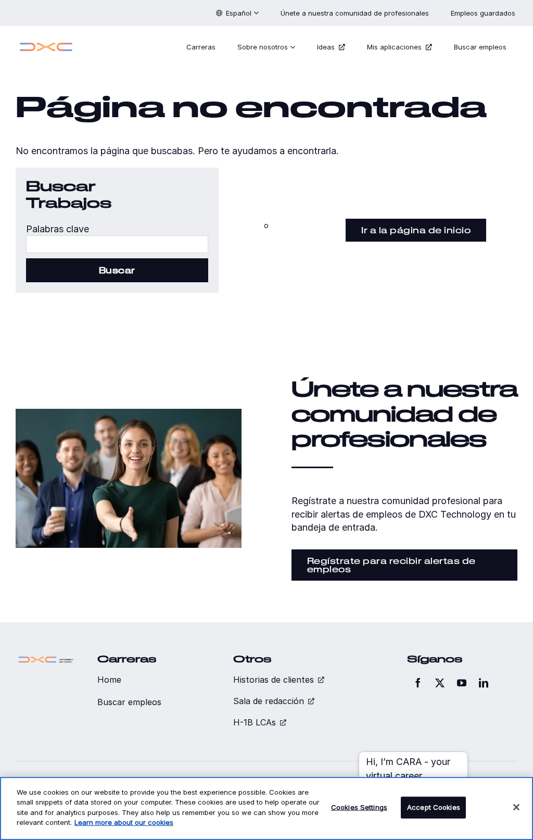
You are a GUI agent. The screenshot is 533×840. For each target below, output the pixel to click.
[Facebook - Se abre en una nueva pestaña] (418, 683)
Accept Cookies (433, 807)
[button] (237, 13)
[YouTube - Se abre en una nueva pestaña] (462, 683)
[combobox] (117, 244)
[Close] (516, 807)
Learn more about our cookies (123, 822)
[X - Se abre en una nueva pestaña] (440, 683)
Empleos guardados (484, 13)
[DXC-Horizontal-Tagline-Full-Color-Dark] (46, 658)
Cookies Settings (359, 807)
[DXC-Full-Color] (46, 42)
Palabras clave (57, 228)
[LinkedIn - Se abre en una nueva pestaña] (483, 683)
